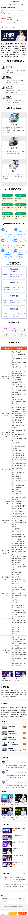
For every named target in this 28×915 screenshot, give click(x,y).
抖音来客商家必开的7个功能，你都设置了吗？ (14, 882)
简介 (10, 4)
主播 (17, 44)
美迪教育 (15, 56)
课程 (7, 4)
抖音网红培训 (13, 901)
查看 (24, 727)
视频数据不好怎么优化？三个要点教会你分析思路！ (15, 879)
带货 (6, 376)
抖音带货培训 (5, 901)
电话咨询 (13, 913)
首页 (3, 4)
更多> (24, 824)
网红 (22, 46)
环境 (18, 4)
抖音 (15, 44)
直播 (9, 130)
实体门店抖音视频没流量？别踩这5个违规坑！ (14, 877)
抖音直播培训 (13, 898)
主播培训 (8, 54)
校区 (22, 4)
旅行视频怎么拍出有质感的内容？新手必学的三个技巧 (16, 886)
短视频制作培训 (21, 901)
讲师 (14, 4)
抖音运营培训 (5, 898)
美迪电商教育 (10, 17)
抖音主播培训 (8, 44)
